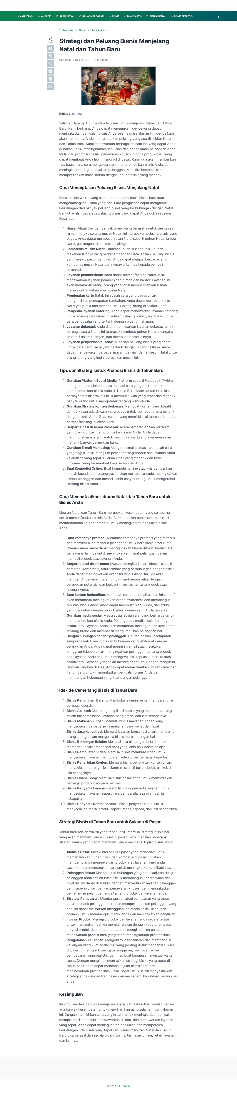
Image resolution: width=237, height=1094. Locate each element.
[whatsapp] (50, 63)
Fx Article (124, 1086)
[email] (50, 86)
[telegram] (50, 71)
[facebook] (50, 48)
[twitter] (50, 56)
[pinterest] (50, 78)
